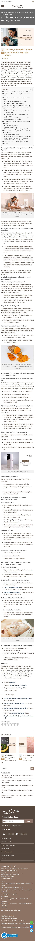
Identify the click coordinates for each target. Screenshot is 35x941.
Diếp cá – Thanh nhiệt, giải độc (15, 103)
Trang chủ (4, 12)
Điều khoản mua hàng (7, 841)
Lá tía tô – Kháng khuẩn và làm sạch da (17, 101)
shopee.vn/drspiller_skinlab (17, 688)
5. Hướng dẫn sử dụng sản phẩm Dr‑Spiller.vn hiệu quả (16, 122)
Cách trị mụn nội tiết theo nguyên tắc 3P (16, 708)
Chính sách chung (6, 838)
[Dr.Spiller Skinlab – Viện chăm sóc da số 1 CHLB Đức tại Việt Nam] (17, 6)
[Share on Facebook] (5, 724)
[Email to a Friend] (11, 724)
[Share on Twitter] (8, 724)
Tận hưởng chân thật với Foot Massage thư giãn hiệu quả (16, 791)
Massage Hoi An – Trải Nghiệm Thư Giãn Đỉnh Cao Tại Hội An (17, 786)
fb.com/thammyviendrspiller (18, 685)
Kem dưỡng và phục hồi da (13, 119)
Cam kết (4, 858)
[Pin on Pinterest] (14, 724)
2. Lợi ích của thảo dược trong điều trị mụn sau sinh (16, 94)
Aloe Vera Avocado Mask (12, 592)
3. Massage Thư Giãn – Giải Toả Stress (17, 138)
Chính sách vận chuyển (8, 855)
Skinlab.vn (12, 682)
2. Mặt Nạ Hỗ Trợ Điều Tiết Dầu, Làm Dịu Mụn (18, 136)
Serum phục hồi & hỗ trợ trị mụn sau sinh (17, 118)
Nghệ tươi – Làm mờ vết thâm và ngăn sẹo (18, 105)
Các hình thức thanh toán (8, 845)
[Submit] (32, 768)
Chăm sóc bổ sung (11, 127)
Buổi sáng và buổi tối (12, 125)
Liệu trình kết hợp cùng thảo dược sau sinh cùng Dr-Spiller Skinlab (17, 131)
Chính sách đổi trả (6, 848)
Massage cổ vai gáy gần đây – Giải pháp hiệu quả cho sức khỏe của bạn (16, 796)
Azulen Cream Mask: (10, 583)
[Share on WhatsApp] (2, 724)
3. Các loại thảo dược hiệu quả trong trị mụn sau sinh (17, 98)
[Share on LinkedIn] (17, 724)
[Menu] (2, 6)
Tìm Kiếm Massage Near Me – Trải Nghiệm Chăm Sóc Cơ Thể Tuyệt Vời (17, 776)
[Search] (33, 1)
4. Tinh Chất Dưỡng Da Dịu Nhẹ (15, 140)
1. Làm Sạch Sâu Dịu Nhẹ (13, 134)
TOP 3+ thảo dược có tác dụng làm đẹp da (17, 698)
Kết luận (5, 143)
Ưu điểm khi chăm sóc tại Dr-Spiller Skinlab (15, 141)
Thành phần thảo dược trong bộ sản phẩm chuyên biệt (18, 111)
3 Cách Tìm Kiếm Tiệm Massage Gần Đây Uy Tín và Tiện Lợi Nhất (16, 781)
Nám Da (5, 58)
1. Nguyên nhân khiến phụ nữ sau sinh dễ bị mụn (17, 92)
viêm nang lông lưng (17, 713)
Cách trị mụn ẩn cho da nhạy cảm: (14, 703)
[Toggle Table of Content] (30, 89)
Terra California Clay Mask (12, 587)
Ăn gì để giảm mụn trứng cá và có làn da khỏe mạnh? (28, 758)
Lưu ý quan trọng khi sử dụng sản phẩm (17, 129)
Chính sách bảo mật (7, 852)
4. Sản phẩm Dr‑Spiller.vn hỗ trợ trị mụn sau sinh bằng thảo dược (17, 108)
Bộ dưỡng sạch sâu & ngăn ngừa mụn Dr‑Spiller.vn (17, 115)
